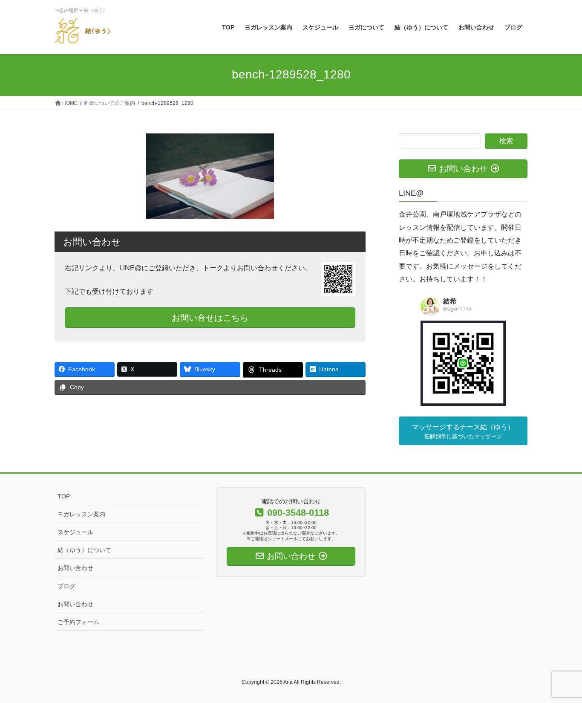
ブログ (66, 586)
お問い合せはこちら (210, 317)
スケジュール (75, 532)
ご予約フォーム (78, 622)
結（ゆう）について (84, 550)
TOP (64, 496)
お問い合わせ (75, 567)
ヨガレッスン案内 (81, 514)
